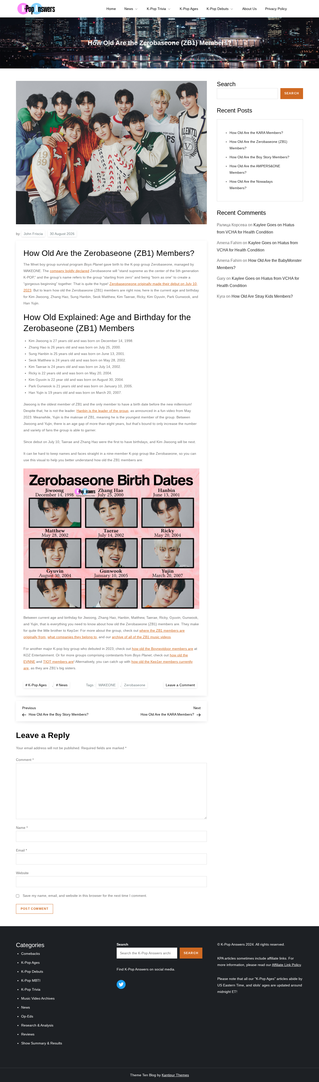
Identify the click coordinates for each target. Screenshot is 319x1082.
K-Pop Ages (189, 9)
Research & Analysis (37, 1025)
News (128, 9)
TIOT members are (58, 662)
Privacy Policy (276, 9)
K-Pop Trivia (156, 9)
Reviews (27, 1034)
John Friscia (33, 234)
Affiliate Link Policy (286, 965)
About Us (249, 9)
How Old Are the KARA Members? (256, 133)
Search (226, 84)
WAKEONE (107, 685)
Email (21, 850)
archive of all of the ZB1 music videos (141, 637)
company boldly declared (69, 271)
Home (111, 9)
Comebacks (30, 954)
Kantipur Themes (175, 1075)
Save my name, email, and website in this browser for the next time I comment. (85, 896)
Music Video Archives (38, 998)
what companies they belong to (72, 637)
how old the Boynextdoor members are (162, 649)
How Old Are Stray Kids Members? (262, 296)
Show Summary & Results (41, 1043)
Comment (25, 760)
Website (22, 873)
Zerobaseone (134, 685)
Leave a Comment (181, 685)
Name (22, 828)
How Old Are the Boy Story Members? (259, 157)
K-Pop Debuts (218, 9)
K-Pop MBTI (30, 980)
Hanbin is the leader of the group (102, 411)
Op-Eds (27, 1016)
